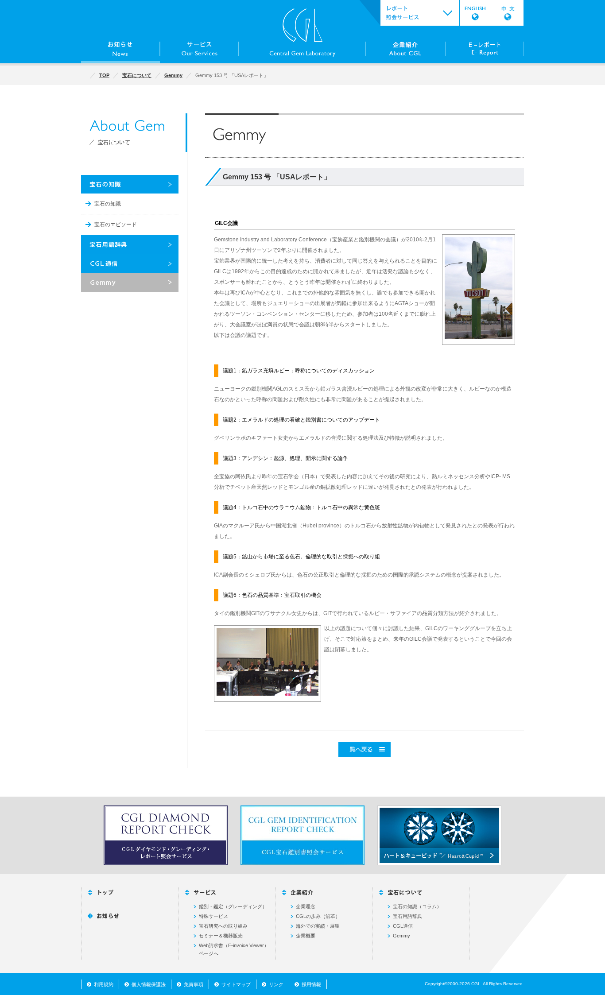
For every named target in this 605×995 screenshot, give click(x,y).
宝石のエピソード (115, 224)
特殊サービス (213, 916)
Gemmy (401, 935)
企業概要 (305, 935)
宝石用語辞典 (407, 916)
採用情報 (311, 984)
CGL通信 (403, 926)
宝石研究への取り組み (223, 926)
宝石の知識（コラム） (417, 906)
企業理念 (305, 906)
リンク (276, 984)
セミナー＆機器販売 (221, 935)
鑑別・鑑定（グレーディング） (233, 906)
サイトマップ (236, 984)
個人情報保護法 (149, 984)
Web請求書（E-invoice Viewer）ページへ (234, 949)
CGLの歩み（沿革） (318, 916)
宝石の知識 (107, 204)
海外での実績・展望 (318, 926)
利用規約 (103, 984)
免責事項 (193, 984)
